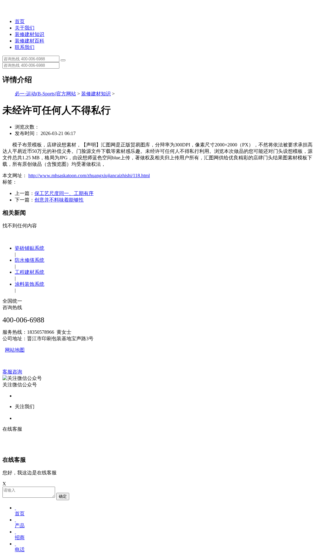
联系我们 (24, 47)
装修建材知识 (29, 34)
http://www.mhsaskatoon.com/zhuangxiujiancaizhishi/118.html (89, 175)
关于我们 (24, 27)
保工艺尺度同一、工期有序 (64, 193)
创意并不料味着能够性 (59, 199)
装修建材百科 (29, 40)
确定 (63, 496)
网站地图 (15, 350)
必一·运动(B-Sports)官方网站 (45, 93)
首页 (20, 21)
